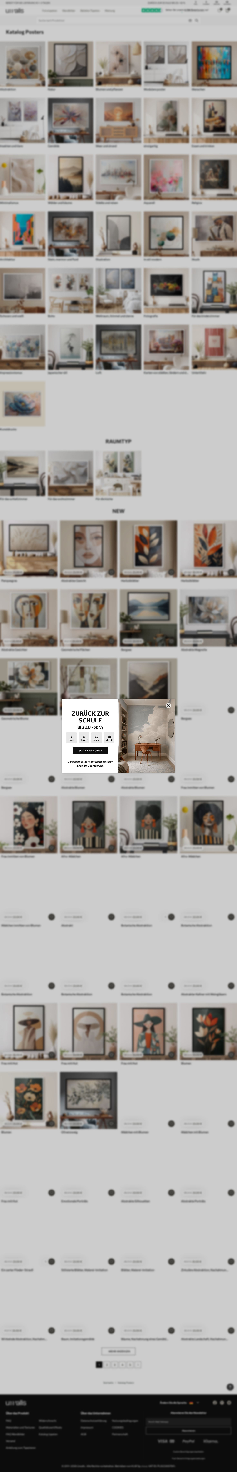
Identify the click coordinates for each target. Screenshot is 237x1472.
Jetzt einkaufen (90, 750)
